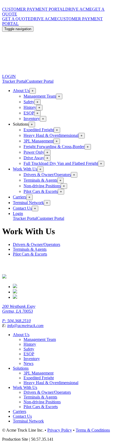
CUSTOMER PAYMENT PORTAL (33, 9)
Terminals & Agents (40, 180)
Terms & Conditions (93, 430)
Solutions (21, 368)
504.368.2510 (19, 320)
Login (18, 213)
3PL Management (38, 141)
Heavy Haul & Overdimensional (51, 135)
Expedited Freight (39, 130)
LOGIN (9, 76)
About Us (21, 90)
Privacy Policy (59, 430)
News (28, 363)
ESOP (29, 113)
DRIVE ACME (78, 9)
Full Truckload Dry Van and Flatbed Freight (61, 163)
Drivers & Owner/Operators (47, 174)
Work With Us (25, 169)
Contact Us (22, 208)
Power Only (34, 152)
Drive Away (34, 158)
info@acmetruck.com (25, 325)
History (30, 107)
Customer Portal (39, 81)
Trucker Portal (14, 81)
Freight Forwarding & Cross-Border (54, 146)
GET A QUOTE (16, 19)
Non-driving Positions (42, 186)
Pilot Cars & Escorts (41, 191)
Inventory (32, 118)
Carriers (19, 197)
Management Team (40, 96)
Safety (29, 101)
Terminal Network (28, 202)
